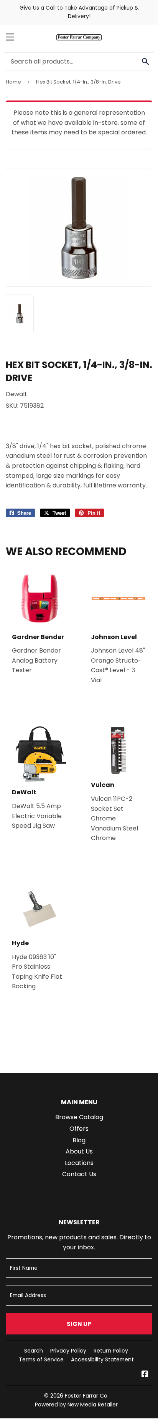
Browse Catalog (79, 1117)
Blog (79, 1140)
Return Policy (111, 1350)
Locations (79, 1162)
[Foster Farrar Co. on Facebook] (145, 1374)
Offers (79, 1128)
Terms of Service (41, 1359)
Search (33, 1350)
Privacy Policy (68, 1350)
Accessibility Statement (102, 1359)
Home (13, 81)
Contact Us (79, 1174)
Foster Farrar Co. (87, 1396)
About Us (79, 1151)
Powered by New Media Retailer (76, 1404)
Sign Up (79, 1324)
